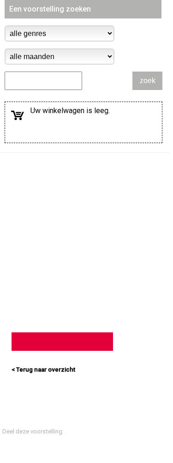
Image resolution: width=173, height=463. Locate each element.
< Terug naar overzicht (43, 369)
